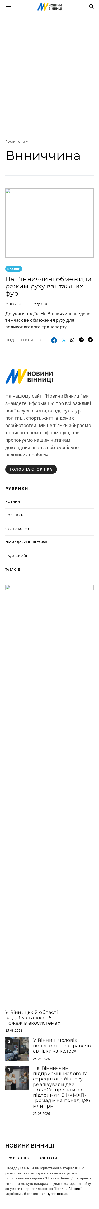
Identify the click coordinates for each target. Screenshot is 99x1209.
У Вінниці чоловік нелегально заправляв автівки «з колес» (62, 1045)
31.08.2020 (13, 303)
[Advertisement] (49, 76)
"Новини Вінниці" (68, 1189)
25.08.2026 (13, 1030)
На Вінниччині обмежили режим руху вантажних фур (48, 286)
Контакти (48, 1158)
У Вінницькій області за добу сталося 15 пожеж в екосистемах (32, 1018)
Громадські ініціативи (26, 542)
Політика (14, 515)
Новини (13, 269)
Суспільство (17, 528)
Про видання (17, 1158)
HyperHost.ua (57, 1194)
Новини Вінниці (29, 1145)
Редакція (39, 303)
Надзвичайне (18, 556)
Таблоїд (12, 569)
